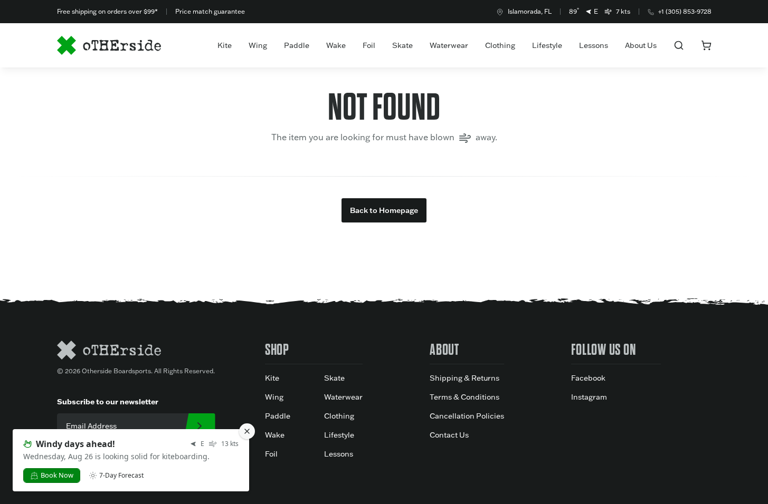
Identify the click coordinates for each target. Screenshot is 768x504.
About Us (641, 45)
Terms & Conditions (464, 397)
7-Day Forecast (121, 475)
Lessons (593, 45)
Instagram (589, 397)
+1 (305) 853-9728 (685, 11)
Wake (336, 45)
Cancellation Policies (467, 416)
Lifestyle (547, 45)
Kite (224, 45)
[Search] (679, 45)
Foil (369, 45)
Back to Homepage (384, 210)
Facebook (588, 378)
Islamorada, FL (530, 11)
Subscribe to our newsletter (107, 401)
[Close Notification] (247, 431)
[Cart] (706, 45)
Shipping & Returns (464, 378)
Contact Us (449, 435)
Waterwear (449, 45)
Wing (258, 45)
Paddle (296, 45)
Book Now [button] (57, 475)
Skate (402, 45)
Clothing (500, 45)
